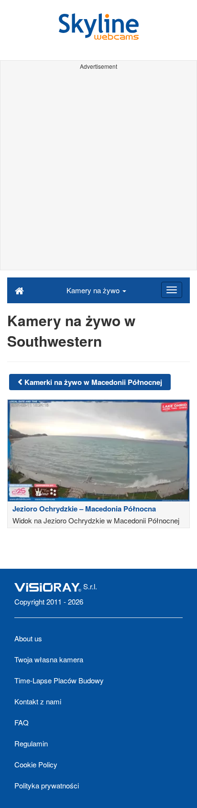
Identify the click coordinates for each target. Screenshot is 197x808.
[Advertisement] (98, 171)
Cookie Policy (35, 764)
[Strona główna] (19, 290)
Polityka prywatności (46, 785)
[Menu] (171, 290)
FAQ (21, 722)
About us (28, 638)
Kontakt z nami (37, 701)
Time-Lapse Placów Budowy (59, 680)
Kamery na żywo (93, 290)
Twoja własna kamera (48, 659)
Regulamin (31, 743)
